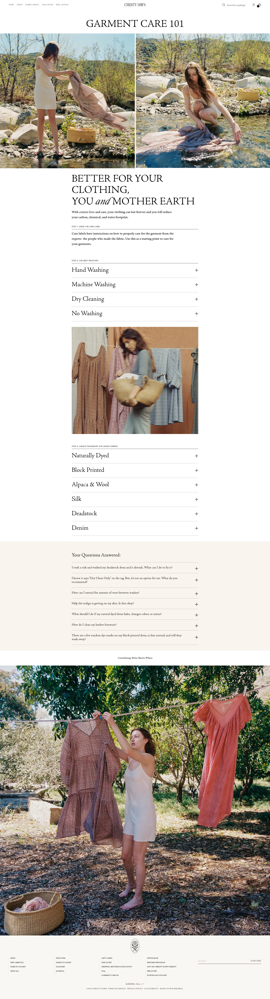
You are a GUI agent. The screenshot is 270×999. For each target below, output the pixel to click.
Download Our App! (157, 975)
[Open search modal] (224, 5)
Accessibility (151, 989)
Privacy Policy (135, 989)
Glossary (60, 967)
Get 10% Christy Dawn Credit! (161, 967)
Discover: (61, 958)
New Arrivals (16, 962)
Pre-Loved (152, 971)
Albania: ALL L (134, 983)
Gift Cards (107, 958)
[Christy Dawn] (135, 4)
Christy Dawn (99, 989)
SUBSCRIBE (255, 960)
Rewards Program (156, 962)
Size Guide (107, 962)
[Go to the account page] (253, 5)
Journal (60, 971)
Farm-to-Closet (18, 967)
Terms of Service (117, 989)
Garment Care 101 (110, 975)
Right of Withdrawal (171, 989)
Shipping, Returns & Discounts (117, 967)
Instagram (152, 958)
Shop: (13, 958)
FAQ (103, 971)
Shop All (14, 971)
